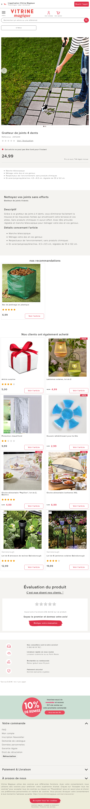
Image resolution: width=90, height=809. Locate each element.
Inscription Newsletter (13, 737)
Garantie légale (9, 748)
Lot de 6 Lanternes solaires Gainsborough (66, 556)
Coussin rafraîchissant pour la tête (62, 436)
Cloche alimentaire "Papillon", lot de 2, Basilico (19, 494)
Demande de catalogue (13, 741)
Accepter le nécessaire (51, 805)
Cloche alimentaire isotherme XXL (62, 493)
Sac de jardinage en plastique (15, 305)
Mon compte (8, 733)
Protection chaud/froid (12, 436)
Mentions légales (37, 805)
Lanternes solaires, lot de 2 (59, 379)
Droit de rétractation (12, 752)
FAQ (4, 729)
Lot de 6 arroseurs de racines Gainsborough (21, 556)
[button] (45, 723)
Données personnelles (13, 744)
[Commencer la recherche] (86, 20)
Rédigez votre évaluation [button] (45, 623)
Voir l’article (34, 316)
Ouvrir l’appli (81, 4)
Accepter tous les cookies (45, 800)
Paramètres (35, 807)
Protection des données (48, 807)
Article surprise (8, 379)
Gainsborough (8, 552)
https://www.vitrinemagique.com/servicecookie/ (53, 794)
